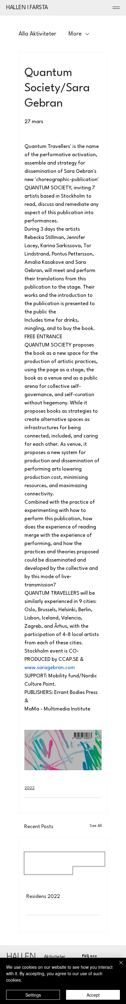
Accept (93, 995)
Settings (33, 995)
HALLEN (20, 957)
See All (96, 826)
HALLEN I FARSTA (27, 7)
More (75, 34)
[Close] (117, 966)
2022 (29, 788)
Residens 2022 (43, 896)
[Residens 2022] (63, 862)
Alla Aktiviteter (37, 34)
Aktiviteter (54, 957)
